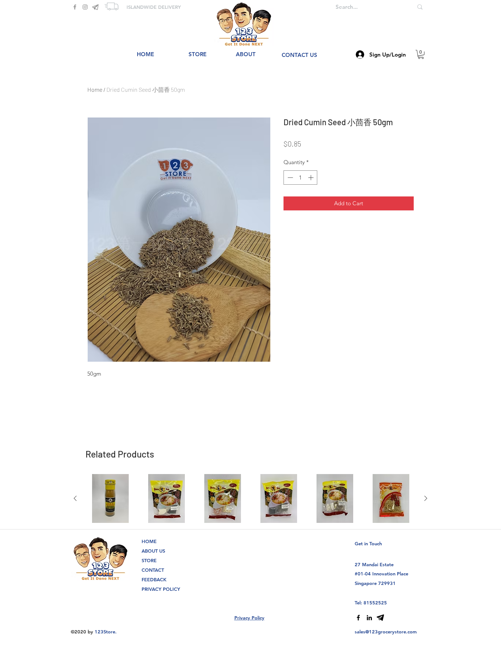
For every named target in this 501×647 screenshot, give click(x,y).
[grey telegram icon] (95, 7)
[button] (421, 54)
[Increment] (312, 177)
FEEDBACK (154, 579)
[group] (250, 498)
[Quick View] (110, 498)
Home (94, 89)
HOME (149, 541)
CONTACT (153, 570)
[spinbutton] (301, 177)
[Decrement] (290, 177)
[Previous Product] (75, 498)
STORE (149, 560)
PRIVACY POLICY (161, 589)
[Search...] (420, 7)
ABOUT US (153, 551)
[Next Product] (425, 498)
